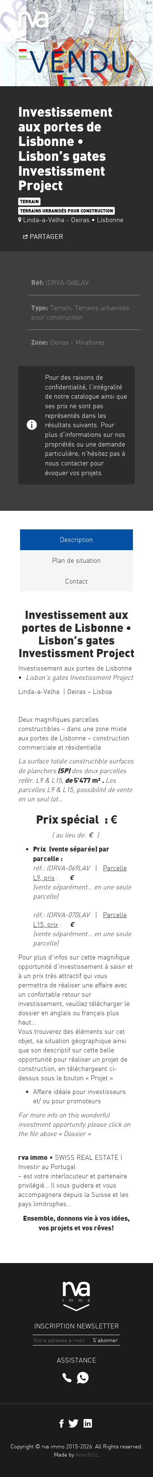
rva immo (33, 28)
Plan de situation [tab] (76, 560)
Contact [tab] (76, 581)
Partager (45, 236)
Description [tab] (76, 539)
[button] (68, 78)
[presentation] (12, 47)
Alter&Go (86, 1454)
